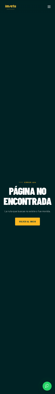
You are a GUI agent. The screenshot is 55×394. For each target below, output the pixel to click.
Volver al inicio (27, 221)
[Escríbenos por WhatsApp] (47, 386)
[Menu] (49, 7)
